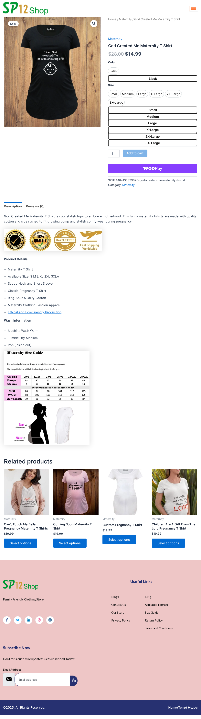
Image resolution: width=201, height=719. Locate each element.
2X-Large (152, 136)
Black (153, 79)
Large (152, 123)
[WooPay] (152, 168)
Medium (152, 117)
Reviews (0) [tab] (35, 206)
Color (112, 62)
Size (111, 85)
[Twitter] (18, 620)
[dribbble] (39, 620)
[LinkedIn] (28, 620)
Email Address (12, 669)
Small (153, 110)
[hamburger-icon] (193, 8)
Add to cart (135, 153)
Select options (20, 543)
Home (112, 19)
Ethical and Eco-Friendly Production (34, 312)
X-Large (152, 130)
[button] (93, 23)
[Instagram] (50, 620)
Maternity (125, 19)
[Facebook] (7, 620)
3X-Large (152, 143)
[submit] (74, 681)
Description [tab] (13, 206)
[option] (113, 71)
